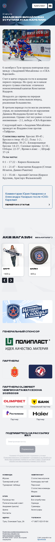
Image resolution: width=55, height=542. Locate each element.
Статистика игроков (40, 478)
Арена (5, 510)
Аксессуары (36, 510)
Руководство (8, 500)
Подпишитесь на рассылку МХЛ (27, 434)
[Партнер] (15, 414)
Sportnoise (41, 539)
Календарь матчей (39, 482)
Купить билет (39, 6)
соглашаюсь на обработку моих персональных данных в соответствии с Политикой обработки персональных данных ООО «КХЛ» (28, 459)
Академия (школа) (11, 506)
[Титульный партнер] (15, 401)
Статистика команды (40, 488)
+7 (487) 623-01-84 (39, 521)
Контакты (7, 513)
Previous (4, 280)
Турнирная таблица (11, 485)
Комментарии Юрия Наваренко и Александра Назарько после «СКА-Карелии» (27, 196)
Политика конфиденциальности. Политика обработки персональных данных (15, 534)
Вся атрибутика (38, 500)
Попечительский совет (13, 503)
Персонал (35, 485)
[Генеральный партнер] (41, 401)
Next (10, 280)
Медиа (34, 491)
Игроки (6, 478)
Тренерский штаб (10, 482)
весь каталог (43, 237)
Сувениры (35, 506)
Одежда (35, 503)
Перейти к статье (17, 204)
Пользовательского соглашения (16, 457)
